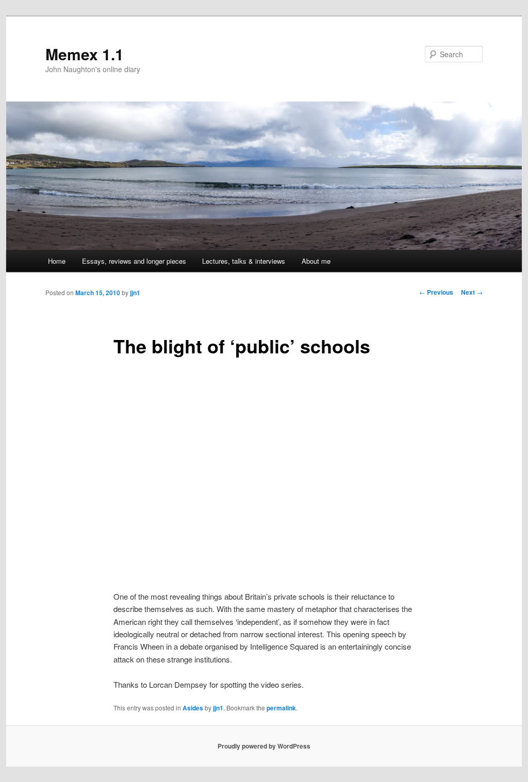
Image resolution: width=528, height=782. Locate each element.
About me (316, 261)
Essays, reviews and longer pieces (134, 261)
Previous (436, 292)
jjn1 (135, 292)
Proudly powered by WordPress (264, 746)
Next (472, 292)
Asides (193, 707)
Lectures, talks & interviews (243, 261)
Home (56, 261)
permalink (281, 707)
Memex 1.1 (84, 54)
